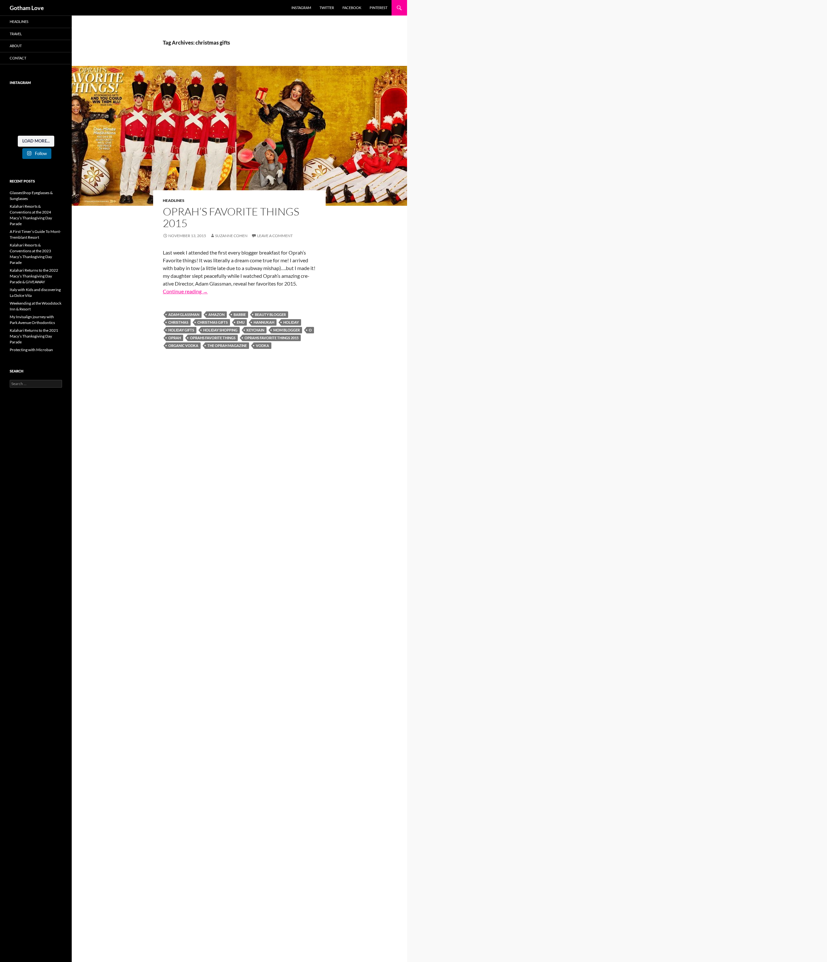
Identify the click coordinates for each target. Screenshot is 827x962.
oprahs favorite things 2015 (271, 338)
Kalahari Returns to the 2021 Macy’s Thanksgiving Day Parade (34, 336)
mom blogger (286, 330)
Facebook (351, 7)
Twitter (326, 7)
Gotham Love (27, 7)
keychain (255, 330)
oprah (174, 338)
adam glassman (183, 314)
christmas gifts (212, 322)
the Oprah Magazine (227, 345)
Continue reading (185, 291)
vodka (262, 345)
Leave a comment (275, 235)
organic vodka (183, 345)
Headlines (173, 200)
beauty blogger (270, 314)
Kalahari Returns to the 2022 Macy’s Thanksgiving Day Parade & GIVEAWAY (34, 276)
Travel (16, 34)
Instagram (301, 7)
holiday (291, 322)
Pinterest (378, 7)
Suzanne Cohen (231, 235)
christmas (178, 322)
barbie (240, 314)
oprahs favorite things (213, 338)
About (16, 46)
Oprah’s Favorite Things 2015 (231, 217)
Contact (18, 58)
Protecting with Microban (31, 349)
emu (241, 322)
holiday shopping (220, 330)
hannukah (264, 322)
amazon (216, 314)
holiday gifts (181, 330)
